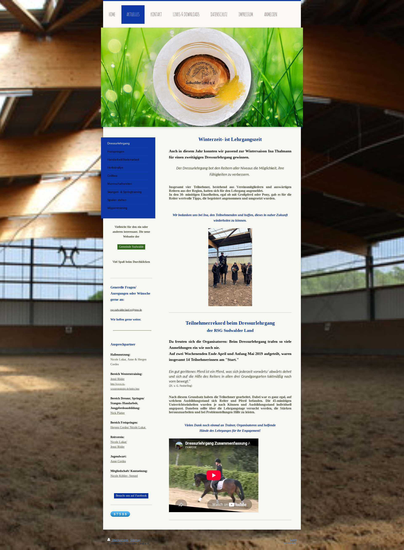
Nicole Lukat (118, 442)
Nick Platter (117, 412)
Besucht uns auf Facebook (131, 495)
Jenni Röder (117, 379)
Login (293, 539)
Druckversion (120, 540)
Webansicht (290, 543)
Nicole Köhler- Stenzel (124, 475)
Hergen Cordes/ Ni (121, 427)
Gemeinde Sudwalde (131, 246)
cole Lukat (139, 427)
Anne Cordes (118, 461)
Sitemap (135, 540)
